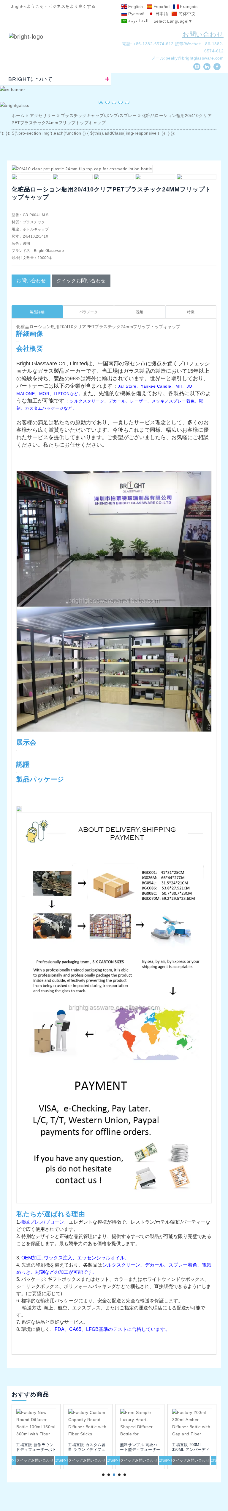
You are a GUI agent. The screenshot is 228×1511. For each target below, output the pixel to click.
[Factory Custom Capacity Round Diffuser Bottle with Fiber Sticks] (58, 1424)
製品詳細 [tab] (37, 312)
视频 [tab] (139, 312)
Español (161, 6)
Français (188, 6)
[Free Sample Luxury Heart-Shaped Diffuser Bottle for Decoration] (110, 1424)
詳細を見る (35, 1460)
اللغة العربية (138, 20)
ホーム (18, 115)
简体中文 (186, 13)
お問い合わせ (203, 34)
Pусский (136, 13)
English (135, 6)
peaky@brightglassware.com (195, 58)
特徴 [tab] (190, 312)
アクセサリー (43, 115)
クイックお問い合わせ (81, 280)
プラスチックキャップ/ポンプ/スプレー (99, 115)
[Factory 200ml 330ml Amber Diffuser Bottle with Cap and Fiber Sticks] (162, 1424)
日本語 (161, 13)
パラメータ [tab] (88, 312)
